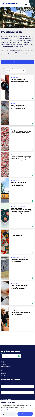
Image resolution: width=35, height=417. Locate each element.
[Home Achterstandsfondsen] (9, 3)
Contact (3, 373)
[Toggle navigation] (26, 4)
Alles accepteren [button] (26, 414)
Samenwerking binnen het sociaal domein (19, 260)
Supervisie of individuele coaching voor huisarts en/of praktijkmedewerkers (21, 286)
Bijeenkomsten (5, 366)
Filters (16, 62)
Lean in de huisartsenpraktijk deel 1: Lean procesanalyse (21, 131)
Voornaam (3, 388)
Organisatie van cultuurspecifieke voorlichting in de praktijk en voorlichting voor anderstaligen (21, 210)
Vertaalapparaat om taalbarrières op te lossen (19, 80)
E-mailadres (6, 399)
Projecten (4, 362)
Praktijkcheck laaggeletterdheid (17, 234)
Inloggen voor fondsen (10, 356)
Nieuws (3, 364)
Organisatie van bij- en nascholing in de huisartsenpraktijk (18, 184)
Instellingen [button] (10, 414)
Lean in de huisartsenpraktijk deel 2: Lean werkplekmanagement (21, 158)
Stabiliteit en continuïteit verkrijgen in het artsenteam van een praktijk (20, 312)
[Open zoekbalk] (33, 1)
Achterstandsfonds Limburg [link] (14, 70)
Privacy (3, 375)
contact (7, 55)
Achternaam (4, 394)
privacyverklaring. (6, 410)
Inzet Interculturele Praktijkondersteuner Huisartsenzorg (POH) (18, 107)
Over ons (4, 371)
